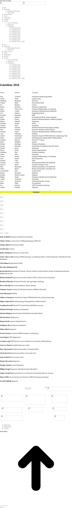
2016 (1, 213)
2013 (1, 225)
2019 (1, 201)
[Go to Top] (36, 504)
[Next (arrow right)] (2, 507)
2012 (1, 229)
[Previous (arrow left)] (1, 507)
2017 (1, 209)
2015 (1, 217)
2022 (1, 197)
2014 (1, 221)
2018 (1, 205)
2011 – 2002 (4, 233)
